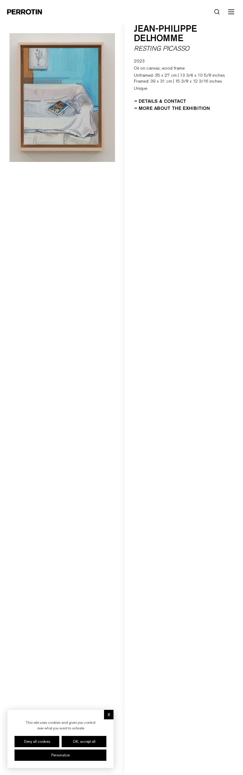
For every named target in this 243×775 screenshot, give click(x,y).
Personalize (60, 755)
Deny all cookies (37, 741)
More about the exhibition (174, 107)
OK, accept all (84, 741)
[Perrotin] (24, 12)
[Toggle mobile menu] (231, 12)
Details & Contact (162, 100)
